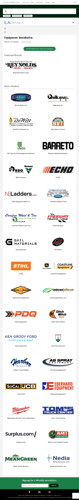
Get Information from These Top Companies (39, 49)
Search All (7, 16)
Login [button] (53, 2)
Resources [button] (39, 2)
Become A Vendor (39, 495)
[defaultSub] (6, 11)
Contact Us (49, 495)
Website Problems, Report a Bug (27, 497)
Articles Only (28, 16)
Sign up (54, 485)
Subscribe (21, 495)
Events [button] (47, 2)
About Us (58, 495)
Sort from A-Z (26, 42)
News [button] (32, 2)
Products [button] (26, 2)
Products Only (17, 16)
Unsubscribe (12, 497)
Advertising (29, 495)
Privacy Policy (43, 497)
